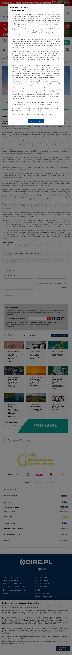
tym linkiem (30, 57)
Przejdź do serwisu (36, 121)
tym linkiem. (19, 35)
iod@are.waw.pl (47, 94)
